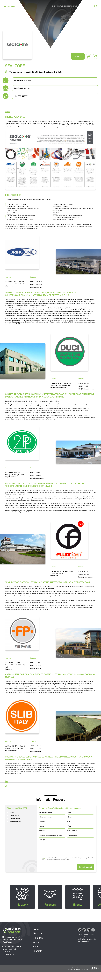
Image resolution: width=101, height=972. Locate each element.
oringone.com (9, 286)
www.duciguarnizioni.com (58, 388)
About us (59, 6)
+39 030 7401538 (35, 475)
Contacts (88, 6)
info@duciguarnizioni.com (86, 389)
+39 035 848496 (83, 574)
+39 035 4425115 (83, 571)
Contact (77, 56)
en (96, 6)
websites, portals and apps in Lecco (78, 969)
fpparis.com (8, 669)
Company (42, 821)
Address (42, 831)
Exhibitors (68, 6)
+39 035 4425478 (35, 665)
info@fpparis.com (35, 668)
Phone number (72, 831)
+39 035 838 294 (83, 383)
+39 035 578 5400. (36, 282)
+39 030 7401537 (35, 472)
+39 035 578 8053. (36, 284)
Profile (7, 111)
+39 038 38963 (83, 386)
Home (53, 6)
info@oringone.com (36, 287)
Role (68, 821)
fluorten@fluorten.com (85, 577)
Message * (42, 840)
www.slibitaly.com (10, 750)
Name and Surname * (46, 812)
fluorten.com (54, 576)
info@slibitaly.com (35, 752)
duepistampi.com (10, 477)
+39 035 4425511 (35, 663)
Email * (69, 812)
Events (80, 6)
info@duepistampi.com (37, 478)
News (75, 6)
